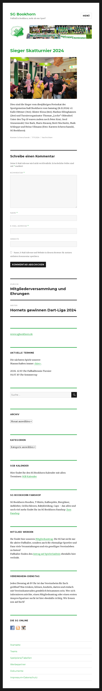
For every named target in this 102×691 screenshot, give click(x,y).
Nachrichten (47, 137)
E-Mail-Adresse (19, 226)
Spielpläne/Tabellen (21, 658)
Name (14, 213)
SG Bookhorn (23, 14)
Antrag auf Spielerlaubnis (46, 554)
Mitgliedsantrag (44, 539)
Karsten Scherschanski (20, 137)
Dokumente (16, 671)
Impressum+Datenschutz (23, 677)
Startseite (15, 645)
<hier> (37, 363)
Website (14, 239)
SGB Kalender (29, 476)
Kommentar (17, 173)
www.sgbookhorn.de (21, 334)
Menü (86, 15)
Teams (13, 651)
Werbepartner (18, 664)
